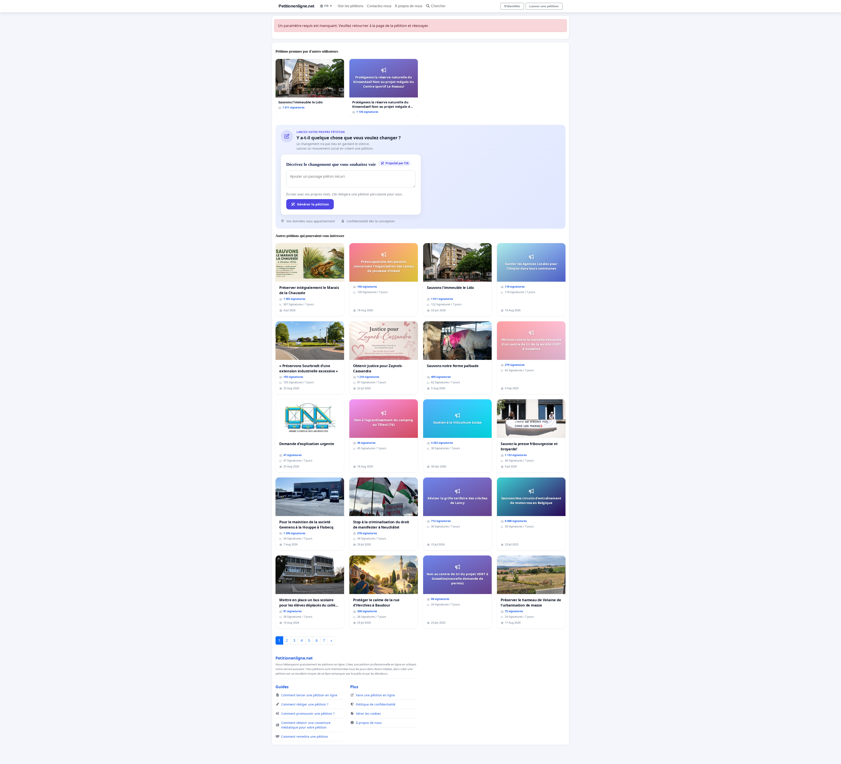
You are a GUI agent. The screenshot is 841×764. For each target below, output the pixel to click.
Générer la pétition (313, 204)
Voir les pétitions (350, 6)
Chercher (438, 6)
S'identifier (512, 6)
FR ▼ (328, 6)
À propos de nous (408, 6)
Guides (282, 686)
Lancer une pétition (544, 6)
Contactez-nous (379, 6)
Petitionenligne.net (296, 6)
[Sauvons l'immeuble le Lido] (310, 86)
